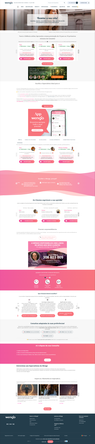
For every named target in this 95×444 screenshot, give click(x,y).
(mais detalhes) (49, 332)
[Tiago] (33, 46)
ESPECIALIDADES (44, 6)
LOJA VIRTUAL (62, 6)
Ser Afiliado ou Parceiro (58, 420)
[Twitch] (12, 424)
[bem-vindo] (9, 2)
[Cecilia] (53, 46)
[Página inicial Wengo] (10, 417)
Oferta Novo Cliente (33, 423)
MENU (22, 6)
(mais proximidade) (31, 332)
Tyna (20, 147)
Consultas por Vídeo (30, 139)
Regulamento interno (9, 435)
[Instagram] (8, 424)
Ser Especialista (57, 418)
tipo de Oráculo (23, 96)
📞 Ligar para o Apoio (47, 106)
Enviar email (81, 423)
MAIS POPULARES (29, 6)
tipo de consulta (51, 96)
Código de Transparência (34, 435)
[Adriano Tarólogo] (73, 149)
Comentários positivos (69, 139)
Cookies (65, 435)
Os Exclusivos (42, 139)
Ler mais (19, 403)
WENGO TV (37, 6)
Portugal (85, 435)
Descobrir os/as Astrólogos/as (29, 315)
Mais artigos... (47, 408)
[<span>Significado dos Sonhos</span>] (47, 304)
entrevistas (22, 95)
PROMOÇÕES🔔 (75, 6)
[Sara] (53, 149)
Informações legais (21, 435)
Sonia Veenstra (68, 210)
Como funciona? (33, 420)
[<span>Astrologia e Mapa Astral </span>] (29, 306)
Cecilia (40, 44)
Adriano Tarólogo (62, 147)
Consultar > (47, 360)
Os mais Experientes (55, 139)
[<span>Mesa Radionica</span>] (66, 304)
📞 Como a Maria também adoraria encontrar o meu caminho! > (47, 237)
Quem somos (32, 418)
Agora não (44, 441)
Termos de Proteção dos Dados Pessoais (52, 435)
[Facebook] (7, 424)
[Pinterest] (13, 424)
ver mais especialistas (47, 63)
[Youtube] (10, 424)
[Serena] (73, 46)
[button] (78, 51)
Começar (50, 441)
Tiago (20, 44)
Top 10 (20, 139)
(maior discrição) (66, 332)
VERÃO (68, 6)
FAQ (30, 421)
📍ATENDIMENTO (53, 6)
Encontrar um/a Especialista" (28, 98)
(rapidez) (47, 335)
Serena (60, 44)
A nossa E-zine (32, 424)
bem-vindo (17, 7)
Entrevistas (56, 429)
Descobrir (65, 312)
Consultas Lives (57, 427)
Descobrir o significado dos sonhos (47, 314)
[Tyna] (33, 149)
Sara (40, 147)
